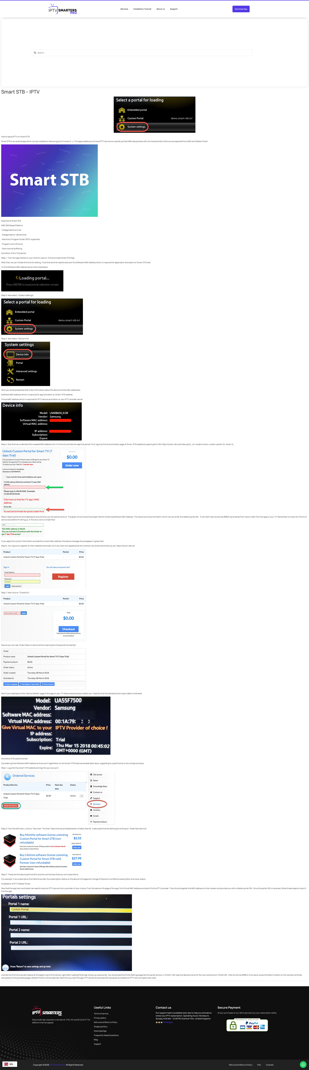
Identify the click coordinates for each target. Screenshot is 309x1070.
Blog (96, 1039)
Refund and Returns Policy (105, 1022)
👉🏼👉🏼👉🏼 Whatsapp (164, 1022)
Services (124, 9)
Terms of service (101, 1013)
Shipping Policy (100, 1026)
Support (174, 9)
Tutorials (270, 1064)
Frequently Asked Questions (106, 1035)
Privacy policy (100, 1018)
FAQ (259, 1064)
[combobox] (142, 52)
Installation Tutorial (142, 9)
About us (161, 9)
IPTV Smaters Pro (58, 1064)
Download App (100, 1031)
